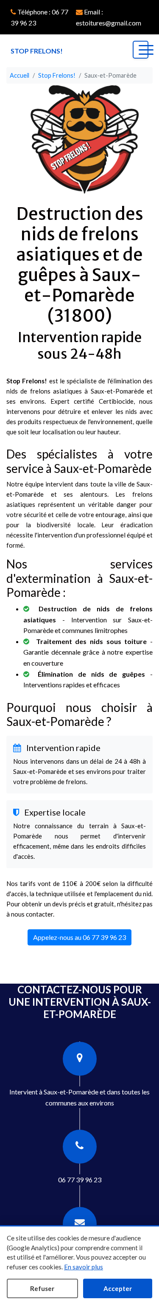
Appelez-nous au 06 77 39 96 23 (79, 937)
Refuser (42, 1288)
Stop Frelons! (56, 75)
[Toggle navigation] (140, 50)
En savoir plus (83, 1267)
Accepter (117, 1288)
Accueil (19, 75)
